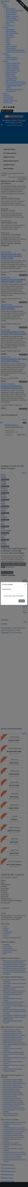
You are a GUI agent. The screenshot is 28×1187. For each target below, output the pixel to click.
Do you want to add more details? (14, 596)
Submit (22, 601)
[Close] (25, 584)
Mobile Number (6, 589)
